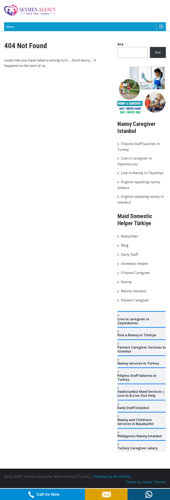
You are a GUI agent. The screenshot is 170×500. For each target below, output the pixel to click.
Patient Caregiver (135, 300)
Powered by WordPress (112, 476)
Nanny (126, 281)
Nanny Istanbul (133, 291)
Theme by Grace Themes (145, 481)
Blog (125, 245)
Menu (10, 27)
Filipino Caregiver (135, 272)
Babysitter (129, 236)
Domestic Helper (134, 263)
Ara (120, 44)
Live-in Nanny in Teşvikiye (142, 172)
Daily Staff (129, 254)
